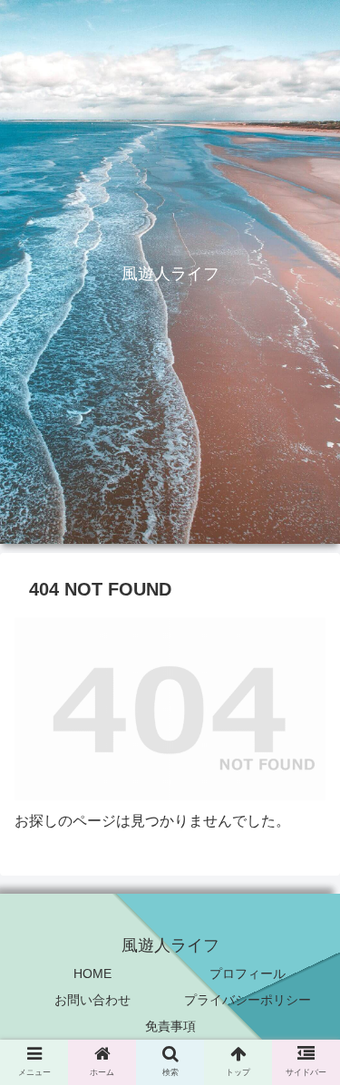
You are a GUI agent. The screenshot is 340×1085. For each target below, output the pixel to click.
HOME (92, 973)
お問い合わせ (92, 1000)
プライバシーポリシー (247, 1000)
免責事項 (170, 1026)
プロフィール (247, 973)
